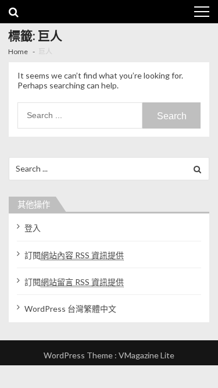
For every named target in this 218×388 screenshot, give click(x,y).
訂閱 (74, 255)
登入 (32, 228)
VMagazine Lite (146, 355)
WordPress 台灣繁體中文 (70, 309)
